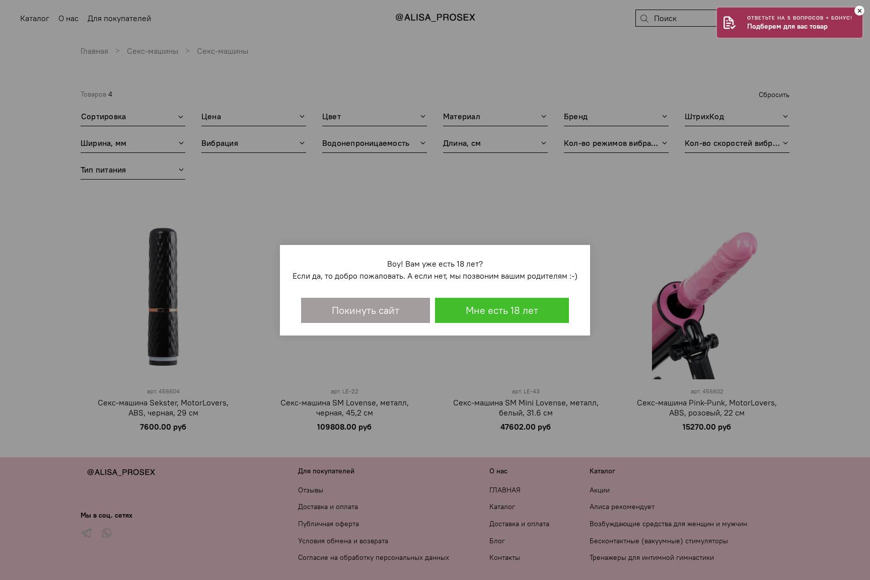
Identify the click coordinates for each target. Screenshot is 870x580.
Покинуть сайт (365, 310)
